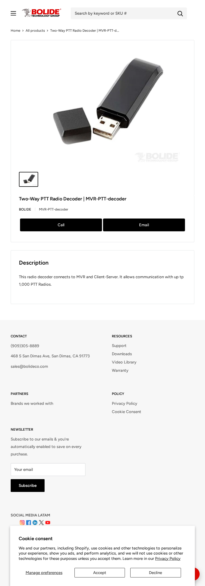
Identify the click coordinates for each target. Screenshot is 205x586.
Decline (155, 572)
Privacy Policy (167, 558)
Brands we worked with (32, 403)
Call (61, 225)
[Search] (180, 13)
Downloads (122, 353)
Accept (99, 572)
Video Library (124, 362)
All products (35, 31)
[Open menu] (13, 13)
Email (144, 225)
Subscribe (28, 485)
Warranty (120, 370)
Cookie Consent (126, 411)
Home (15, 31)
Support (119, 345)
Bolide (25, 209)
